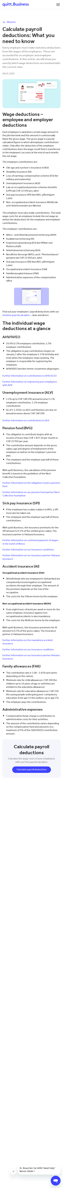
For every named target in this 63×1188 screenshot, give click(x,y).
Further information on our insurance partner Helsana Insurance (31, 557)
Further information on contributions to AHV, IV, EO (29, 376)
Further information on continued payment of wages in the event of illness (30, 542)
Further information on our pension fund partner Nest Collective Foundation (31, 494)
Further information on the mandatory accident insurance (27, 642)
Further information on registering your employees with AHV (29, 383)
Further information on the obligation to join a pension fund (31, 485)
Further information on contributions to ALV (25, 420)
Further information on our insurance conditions (28, 549)
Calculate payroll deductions (32, 769)
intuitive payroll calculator (16, 315)
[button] (58, 4)
